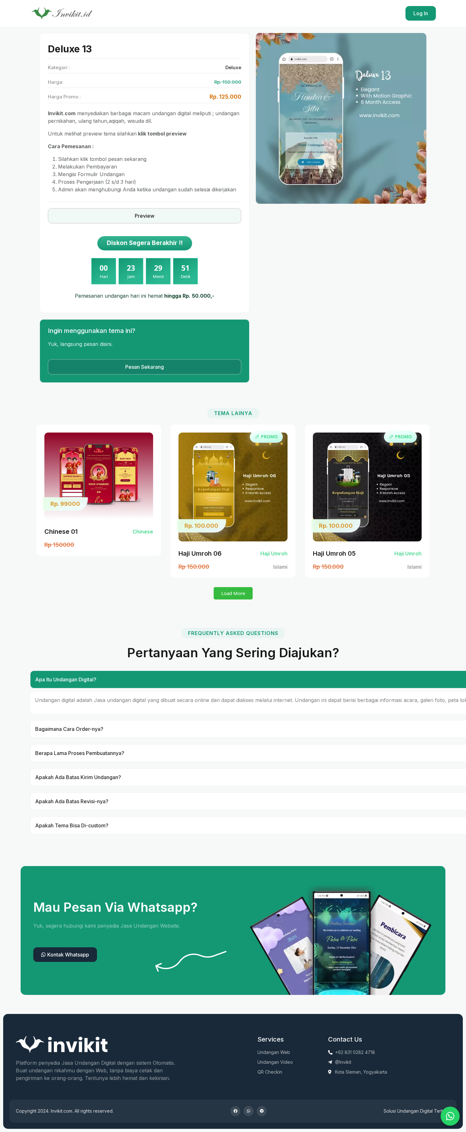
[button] (233, 593)
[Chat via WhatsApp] (450, 1116)
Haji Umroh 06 (200, 553)
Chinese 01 (61, 531)
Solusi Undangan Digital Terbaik (417, 1111)
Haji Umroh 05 (334, 553)
